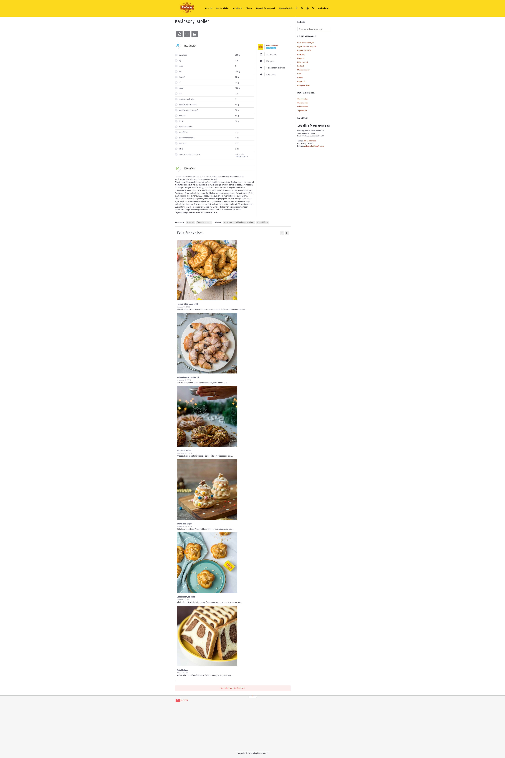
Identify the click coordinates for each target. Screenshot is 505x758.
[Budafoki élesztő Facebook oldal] (297, 8)
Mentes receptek (303, 70)
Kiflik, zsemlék (302, 62)
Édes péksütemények (305, 43)
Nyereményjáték (286, 8)
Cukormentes (302, 99)
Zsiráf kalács (182, 670)
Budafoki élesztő (272, 45)
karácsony (228, 222)
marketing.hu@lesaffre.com (313, 146)
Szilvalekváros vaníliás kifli (188, 377)
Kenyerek (300, 58)
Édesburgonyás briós (186, 597)
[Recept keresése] (313, 8)
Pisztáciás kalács (184, 450)
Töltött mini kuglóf (184, 524)
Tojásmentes (302, 111)
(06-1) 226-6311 (310, 141)
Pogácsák (301, 81)
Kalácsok (301, 54)
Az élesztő (237, 8)
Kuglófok (300, 66)
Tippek (249, 8)
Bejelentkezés (323, 8)
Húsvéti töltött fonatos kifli (187, 304)
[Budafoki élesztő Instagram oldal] (302, 8)
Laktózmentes (302, 107)
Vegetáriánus (262, 222)
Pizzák (300, 78)
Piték (299, 74)
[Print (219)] (194, 34)
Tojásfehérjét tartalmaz (244, 222)
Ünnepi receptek (303, 85)
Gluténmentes (302, 103)
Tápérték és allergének (265, 8)
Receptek (209, 8)
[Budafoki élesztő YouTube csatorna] (307, 8)
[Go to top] (253, 696)
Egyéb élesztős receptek (306, 47)
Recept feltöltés (222, 8)
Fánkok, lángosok (304, 50)
